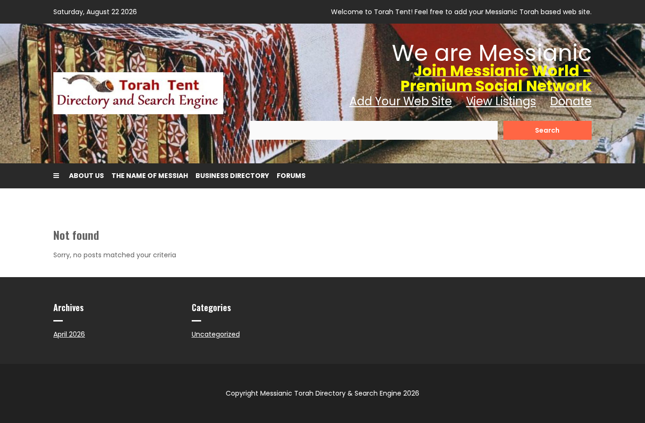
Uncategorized (216, 334)
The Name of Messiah (149, 175)
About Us (86, 175)
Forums (291, 175)
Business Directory (232, 175)
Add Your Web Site (400, 101)
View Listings (501, 101)
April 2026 (69, 334)
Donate (571, 101)
